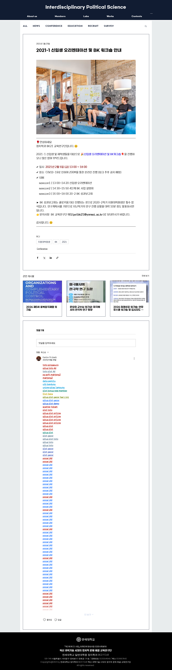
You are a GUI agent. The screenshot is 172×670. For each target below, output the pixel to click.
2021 (64, 241)
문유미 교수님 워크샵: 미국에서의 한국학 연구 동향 (85, 308)
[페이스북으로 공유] (37, 257)
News (36, 26)
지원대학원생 (44, 241)
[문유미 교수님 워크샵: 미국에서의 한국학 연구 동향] (86, 291)
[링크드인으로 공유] (50, 257)
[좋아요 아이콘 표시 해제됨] (44, 619)
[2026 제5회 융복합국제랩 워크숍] (42, 291)
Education (75, 26)
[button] (145, 26)
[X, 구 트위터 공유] (44, 257)
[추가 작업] (134, 358)
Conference (53, 26)
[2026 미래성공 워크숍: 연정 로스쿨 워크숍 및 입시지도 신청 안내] (129, 291)
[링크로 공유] (57, 257)
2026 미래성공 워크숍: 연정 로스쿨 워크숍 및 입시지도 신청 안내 (128, 308)
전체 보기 (145, 275)
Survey (109, 26)
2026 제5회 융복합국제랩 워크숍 (41, 308)
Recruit (93, 26)
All (25, 26)
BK (56, 241)
